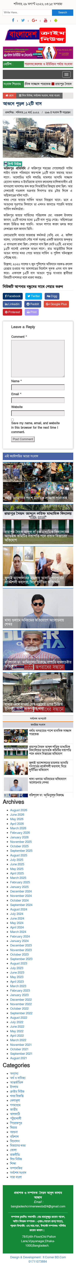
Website (17, 407)
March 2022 (18, 1040)
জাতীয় (14, 1109)
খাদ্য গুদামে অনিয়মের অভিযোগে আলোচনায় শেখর (34, 622)
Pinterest (14, 312)
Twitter (35, 296)
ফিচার (13, 1128)
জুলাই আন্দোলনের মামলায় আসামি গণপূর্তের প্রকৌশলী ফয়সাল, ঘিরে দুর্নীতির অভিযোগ (34, 580)
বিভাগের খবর (17, 1146)
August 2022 (18, 1018)
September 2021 (21, 1054)
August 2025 (18, 855)
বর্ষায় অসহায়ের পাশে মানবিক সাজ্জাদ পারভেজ (36, 498)
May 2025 (16, 869)
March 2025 (18, 878)
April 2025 (17, 873)
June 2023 (17, 972)
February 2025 (20, 882)
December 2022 (21, 1000)
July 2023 (16, 968)
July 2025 (16, 860)
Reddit (34, 304)
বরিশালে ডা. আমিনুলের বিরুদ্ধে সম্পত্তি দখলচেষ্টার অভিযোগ (38, 664)
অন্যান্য (14, 1073)
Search (62, 12)
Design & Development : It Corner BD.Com (38, 1257)
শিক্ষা (13, 1164)
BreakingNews (53, 1266)
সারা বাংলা (54, 95)
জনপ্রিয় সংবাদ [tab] (38, 725)
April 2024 (17, 927)
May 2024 (16, 923)
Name (16, 381)
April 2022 (17, 1036)
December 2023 (21, 945)
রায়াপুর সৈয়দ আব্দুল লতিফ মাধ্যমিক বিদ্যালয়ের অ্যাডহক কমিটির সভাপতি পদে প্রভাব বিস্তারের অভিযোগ (37, 536)
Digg (53, 296)
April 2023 (17, 982)
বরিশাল (14, 1137)
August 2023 (18, 963)
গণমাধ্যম (15, 1105)
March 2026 (18, 828)
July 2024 (16, 914)
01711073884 (38, 1262)
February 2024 (20, 936)
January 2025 (19, 887)
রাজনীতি (15, 1155)
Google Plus (58, 304)
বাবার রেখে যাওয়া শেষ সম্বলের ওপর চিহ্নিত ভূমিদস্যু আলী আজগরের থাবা (34, 706)
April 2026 (17, 824)
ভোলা (13, 1150)
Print (33, 312)
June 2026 (17, 815)
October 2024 (19, 900)
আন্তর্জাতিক (16, 1082)
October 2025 (19, 846)
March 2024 (18, 932)
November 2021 (21, 1045)
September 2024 (21, 905)
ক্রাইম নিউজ (17, 1091)
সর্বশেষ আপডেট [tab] (38, 718)
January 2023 (19, 995)
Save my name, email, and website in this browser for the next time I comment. (35, 427)
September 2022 (21, 1013)
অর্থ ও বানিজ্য (17, 1078)
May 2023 (16, 977)
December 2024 (21, 891)
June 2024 (17, 918)
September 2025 (21, 851)
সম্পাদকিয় (16, 1168)
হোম (10, 95)
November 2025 (21, 842)
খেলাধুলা (15, 1100)
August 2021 (18, 1058)
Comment (19, 337)
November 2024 (21, 896)
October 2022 (19, 1008)
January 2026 (19, 837)
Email (16, 394)
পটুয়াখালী (15, 1118)
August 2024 (18, 909)
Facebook (13, 296)
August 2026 (18, 810)
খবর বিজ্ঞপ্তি (17, 1096)
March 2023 (18, 986)
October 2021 (19, 1049)
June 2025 (17, 864)
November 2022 (21, 1004)
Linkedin (14, 304)
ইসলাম (14, 1087)
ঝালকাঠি (15, 1114)
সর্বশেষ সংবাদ (41, 95)
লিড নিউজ (27, 95)
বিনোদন (15, 1141)
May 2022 (16, 1031)
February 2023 (20, 990)
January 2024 (19, 941)
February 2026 (20, 833)
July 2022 (16, 1022)
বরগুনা (14, 1132)
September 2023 (21, 959)
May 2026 (16, 819)
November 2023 (21, 950)
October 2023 (19, 954)
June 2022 (17, 1026)
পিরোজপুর (16, 1123)
